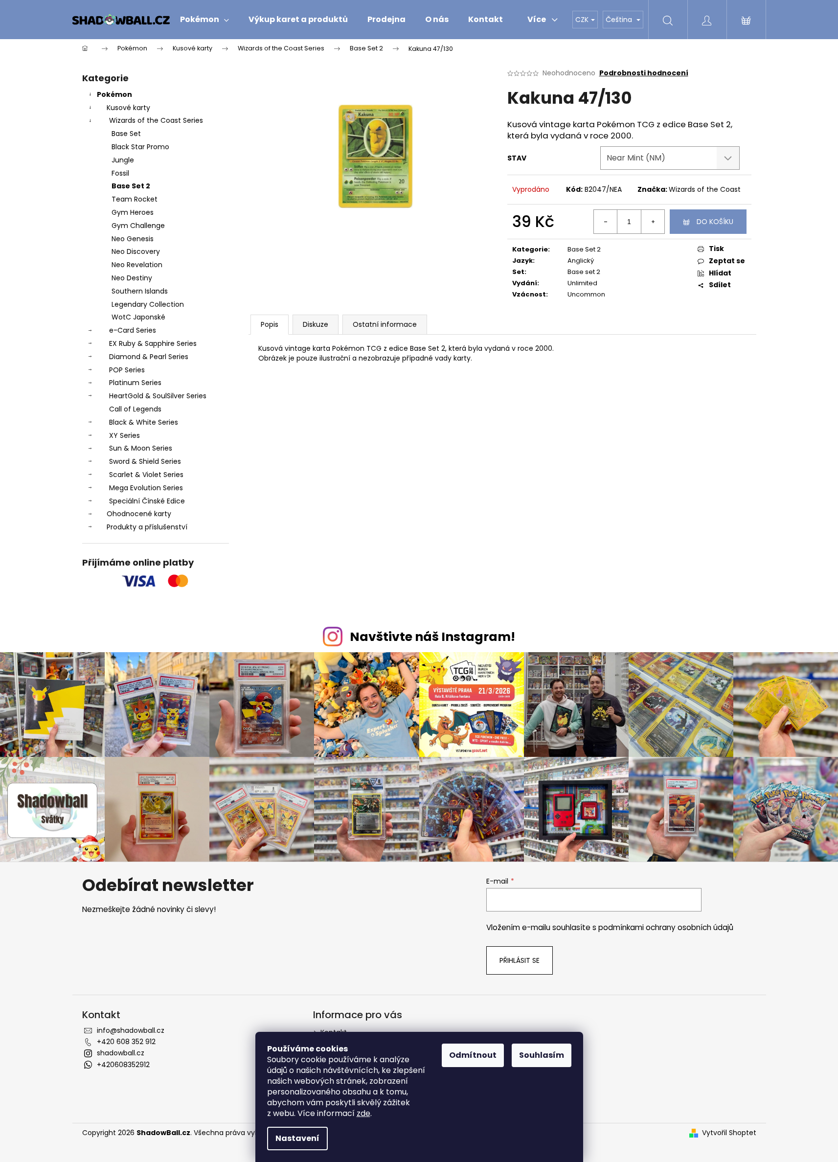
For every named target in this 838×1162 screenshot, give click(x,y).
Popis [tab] (269, 324)
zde (363, 1113)
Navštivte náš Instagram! (432, 636)
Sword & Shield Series (145, 461)
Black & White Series (143, 422)
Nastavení (297, 1138)
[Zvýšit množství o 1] (652, 221)
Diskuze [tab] (315, 324)
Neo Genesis (133, 239)
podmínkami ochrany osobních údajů (665, 927)
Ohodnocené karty (139, 514)
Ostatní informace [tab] (385, 324)
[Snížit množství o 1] (605, 221)
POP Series (127, 370)
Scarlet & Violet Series (146, 474)
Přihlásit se (519, 960)
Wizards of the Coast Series (156, 120)
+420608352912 (123, 1065)
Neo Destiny (132, 278)
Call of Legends (135, 409)
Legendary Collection (148, 304)
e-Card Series (132, 330)
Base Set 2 (131, 186)
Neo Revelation (137, 265)
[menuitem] (204, 19)
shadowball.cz (120, 1053)
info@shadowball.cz (130, 1030)
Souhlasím (541, 1055)
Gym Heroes (133, 212)
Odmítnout (473, 1055)
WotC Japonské (138, 317)
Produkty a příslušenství (147, 527)
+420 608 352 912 (126, 1042)
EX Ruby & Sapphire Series (153, 343)
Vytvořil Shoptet (729, 1133)
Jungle (123, 160)
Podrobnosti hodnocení (643, 73)
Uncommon (586, 294)
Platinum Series (135, 382)
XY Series (124, 435)
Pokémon (114, 94)
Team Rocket (135, 199)
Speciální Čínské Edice (147, 501)
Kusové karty (128, 108)
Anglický (580, 260)
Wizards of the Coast (705, 189)
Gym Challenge (138, 225)
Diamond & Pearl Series (148, 357)
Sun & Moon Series (140, 448)
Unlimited (582, 283)
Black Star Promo (140, 147)
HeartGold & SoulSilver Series (157, 396)
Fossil (120, 173)
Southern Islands (140, 291)
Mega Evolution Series (146, 488)
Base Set (126, 133)
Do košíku (715, 222)
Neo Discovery (136, 251)
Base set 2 (583, 271)
